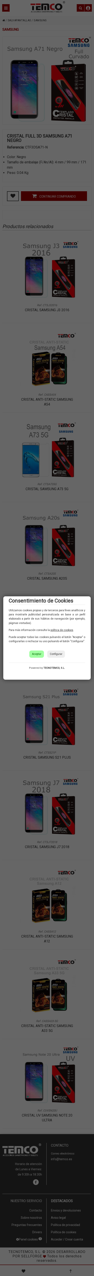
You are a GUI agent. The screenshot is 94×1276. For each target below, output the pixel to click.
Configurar (56, 654)
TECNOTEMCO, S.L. (54, 668)
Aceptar (36, 654)
